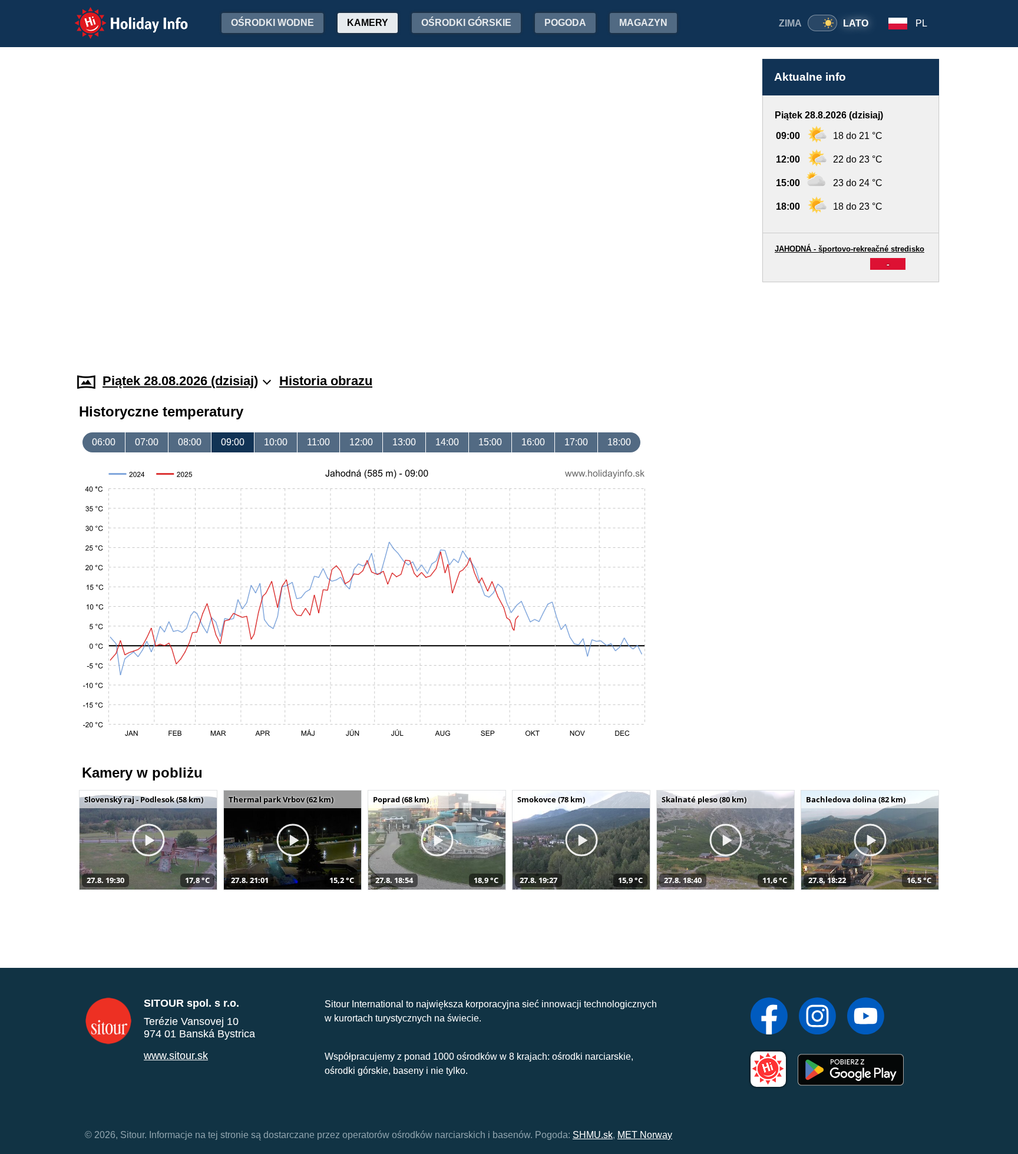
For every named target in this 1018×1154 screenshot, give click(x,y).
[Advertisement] (850, 316)
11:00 (318, 442)
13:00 (404, 442)
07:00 (146, 442)
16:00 (533, 442)
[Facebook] (769, 1017)
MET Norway (644, 1135)
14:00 (447, 442)
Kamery (367, 23)
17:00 (576, 442)
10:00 (275, 442)
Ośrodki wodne (272, 23)
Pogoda (565, 23)
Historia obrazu (325, 380)
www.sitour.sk (176, 1056)
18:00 (619, 442)
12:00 (361, 442)
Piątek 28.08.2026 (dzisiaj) (180, 380)
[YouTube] (865, 1017)
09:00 (232, 442)
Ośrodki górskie (466, 23)
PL (921, 23)
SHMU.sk (593, 1135)
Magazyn (643, 23)
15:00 (490, 442)
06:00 (103, 442)
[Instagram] (817, 1017)
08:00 (189, 442)
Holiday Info (120, 15)
